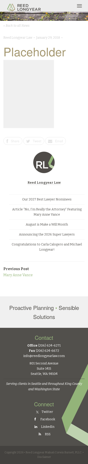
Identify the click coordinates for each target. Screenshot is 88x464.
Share (13, 141)
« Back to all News (16, 26)
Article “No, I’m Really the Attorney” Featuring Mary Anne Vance (47, 212)
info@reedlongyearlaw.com (44, 356)
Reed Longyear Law (44, 183)
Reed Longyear (24, 6)
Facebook (47, 419)
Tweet (35, 141)
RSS (47, 434)
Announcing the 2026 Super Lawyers (47, 234)
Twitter (47, 412)
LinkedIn (47, 427)
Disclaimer (44, 457)
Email (57, 141)
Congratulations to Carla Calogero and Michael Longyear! (47, 247)
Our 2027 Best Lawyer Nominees (47, 199)
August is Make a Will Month (47, 224)
